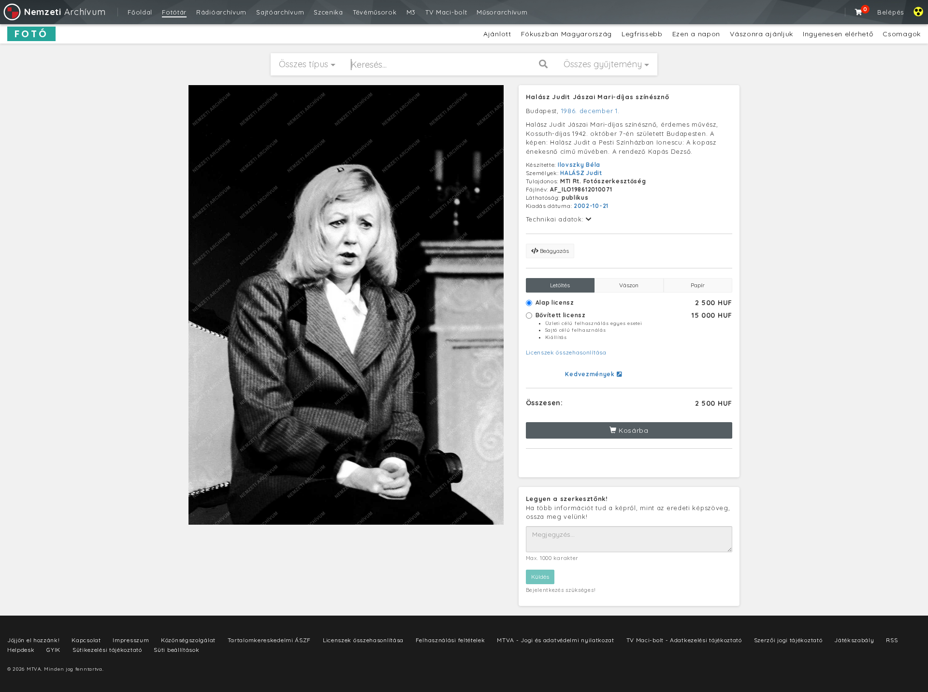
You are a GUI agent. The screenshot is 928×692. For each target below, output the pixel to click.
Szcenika (328, 12)
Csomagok (902, 33)
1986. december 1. (590, 111)
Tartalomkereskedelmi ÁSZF (269, 640)
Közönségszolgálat (188, 640)
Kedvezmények (590, 374)
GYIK (53, 649)
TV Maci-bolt (446, 12)
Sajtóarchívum (280, 12)
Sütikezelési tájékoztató (107, 649)
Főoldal (140, 12)
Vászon (628, 285)
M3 (411, 12)
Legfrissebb (642, 33)
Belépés (890, 12)
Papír (698, 285)
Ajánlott (497, 33)
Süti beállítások (176, 649)
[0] (859, 12)
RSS (892, 640)
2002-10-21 (591, 205)
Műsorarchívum (502, 12)
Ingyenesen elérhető (838, 33)
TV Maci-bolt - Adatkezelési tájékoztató (684, 640)
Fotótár (174, 12)
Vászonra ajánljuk (761, 33)
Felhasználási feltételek (450, 640)
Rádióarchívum (221, 12)
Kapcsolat (86, 640)
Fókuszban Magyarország (566, 33)
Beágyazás (553, 250)
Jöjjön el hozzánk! (33, 640)
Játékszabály (854, 640)
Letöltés (560, 285)
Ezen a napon (696, 33)
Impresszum (131, 640)
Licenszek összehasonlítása (566, 352)
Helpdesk (21, 649)
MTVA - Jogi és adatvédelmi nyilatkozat (555, 640)
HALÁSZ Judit (581, 173)
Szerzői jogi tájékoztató (788, 640)
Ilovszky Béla (579, 164)
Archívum (64, 11)
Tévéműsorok (375, 12)
